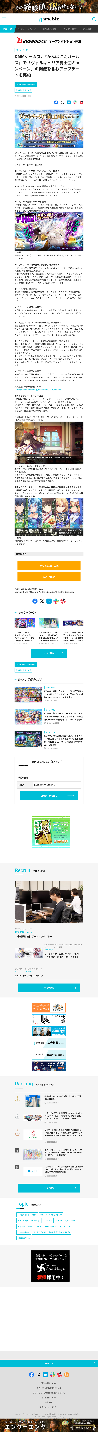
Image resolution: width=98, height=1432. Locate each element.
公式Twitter (49, 576)
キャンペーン (22, 49)
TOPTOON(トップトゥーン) (28, 1220)
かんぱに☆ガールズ (23, 90)
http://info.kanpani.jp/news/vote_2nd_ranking (39, 389)
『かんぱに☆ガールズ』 (49, 565)
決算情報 (87, 28)
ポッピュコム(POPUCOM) (65, 1220)
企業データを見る (49, 795)
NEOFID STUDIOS (25, 1238)
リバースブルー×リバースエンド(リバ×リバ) (53, 1226)
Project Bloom (23, 1232)
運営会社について (49, 1383)
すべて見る (49, 653)
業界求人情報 (50, 28)
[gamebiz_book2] (51, 832)
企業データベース (27, 28)
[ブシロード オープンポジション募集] (49, 40)
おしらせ (49, 1402)
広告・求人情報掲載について (49, 1388)
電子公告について (49, 1397)
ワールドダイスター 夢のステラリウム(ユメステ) (51, 1232)
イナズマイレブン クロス (27, 1215)
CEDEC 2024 (47, 1220)
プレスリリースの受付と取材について (49, 1392)
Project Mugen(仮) (25, 1226)
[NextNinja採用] (50, 1266)
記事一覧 (7, 28)
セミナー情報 (70, 28)
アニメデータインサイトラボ (51, 1215)
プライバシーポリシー (49, 1407)
